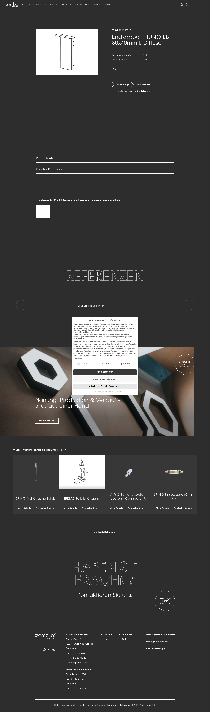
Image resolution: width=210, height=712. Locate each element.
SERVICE (95, 5)
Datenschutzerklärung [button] (106, 391)
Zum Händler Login (155, 648)
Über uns (108, 639)
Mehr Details (24, 508)
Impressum (112, 705)
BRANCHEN (52, 5)
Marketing (126, 364)
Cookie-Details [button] (93, 391)
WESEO (152, 705)
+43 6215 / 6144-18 (76, 689)
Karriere (125, 639)
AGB (136, 705)
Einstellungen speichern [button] (105, 379)
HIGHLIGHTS (27, 5)
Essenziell (84, 364)
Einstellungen (109, 356)
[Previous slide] (21, 305)
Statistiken (105, 364)
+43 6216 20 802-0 (76, 653)
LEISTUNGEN (66, 5)
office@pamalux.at (77, 663)
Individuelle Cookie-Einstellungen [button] (105, 386)
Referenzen (127, 635)
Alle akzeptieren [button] (105, 372)
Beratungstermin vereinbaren (160, 634)
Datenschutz (125, 705)
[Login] (187, 5)
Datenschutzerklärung (124, 353)
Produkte (108, 635)
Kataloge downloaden (157, 641)
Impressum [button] (118, 391)
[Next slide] (189, 305)
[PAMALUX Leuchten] (10, 5)
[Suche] (182, 5)
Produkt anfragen (45, 508)
